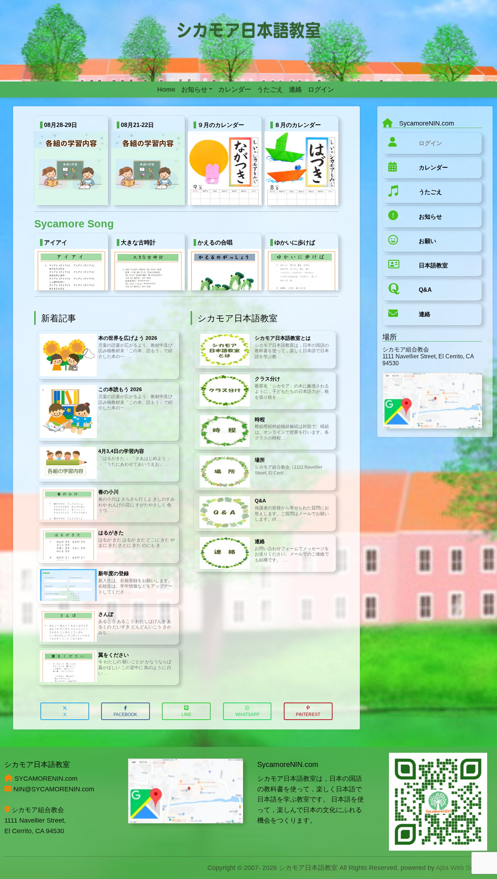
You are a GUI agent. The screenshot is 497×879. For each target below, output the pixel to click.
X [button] (64, 714)
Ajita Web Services (463, 867)
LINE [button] (186, 714)
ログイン (430, 143)
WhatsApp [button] (247, 714)
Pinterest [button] (308, 714)
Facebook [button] (125, 714)
